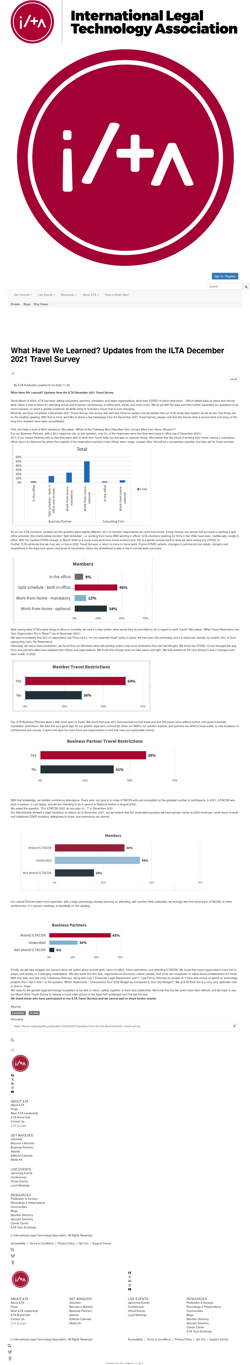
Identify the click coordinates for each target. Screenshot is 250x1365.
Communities (19, 1207)
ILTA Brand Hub (20, 1117)
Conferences (19, 1177)
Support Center (101, 1243)
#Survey (16, 1006)
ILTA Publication (28, 385)
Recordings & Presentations (28, 1203)
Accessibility (18, 1243)
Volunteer (16, 1139)
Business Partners (22, 1147)
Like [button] (232, 379)
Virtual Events (19, 1181)
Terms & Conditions (41, 1243)
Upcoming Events (21, 1173)
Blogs (26, 304)
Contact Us (17, 1121)
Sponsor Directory (22, 1219)
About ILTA (17, 1105)
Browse (15, 304)
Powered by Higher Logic (125, 1363)
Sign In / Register (225, 276)
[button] (23, 295)
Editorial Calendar (22, 1155)
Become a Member (22, 1143)
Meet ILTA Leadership (24, 1113)
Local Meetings (20, 1185)
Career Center (20, 1223)
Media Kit (16, 1159)
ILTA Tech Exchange (23, 1227)
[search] (246, 286)
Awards (15, 1151)
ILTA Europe (18, 1125)
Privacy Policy (66, 1243)
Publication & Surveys (24, 1198)
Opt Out (83, 1243)
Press (14, 1109)
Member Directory (22, 1215)
